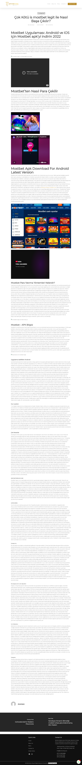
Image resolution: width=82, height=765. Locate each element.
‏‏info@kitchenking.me (62, 750)
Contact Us (31, 748)
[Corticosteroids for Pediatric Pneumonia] (20, 722)
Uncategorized (41, 13)
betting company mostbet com (48, 187)
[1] (79, 762)
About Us (30, 743)
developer (31, 24)
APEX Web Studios (53, 763)
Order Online (31, 751)
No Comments (49, 24)
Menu (29, 745)
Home (29, 740)
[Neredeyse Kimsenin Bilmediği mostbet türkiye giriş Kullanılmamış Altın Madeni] (61, 722)
